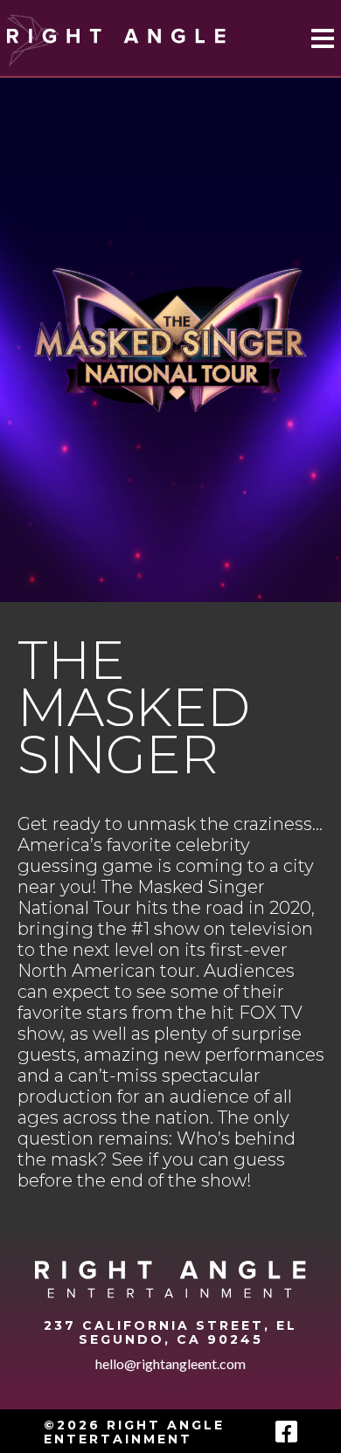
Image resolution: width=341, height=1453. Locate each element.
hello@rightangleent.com (170, 1363)
